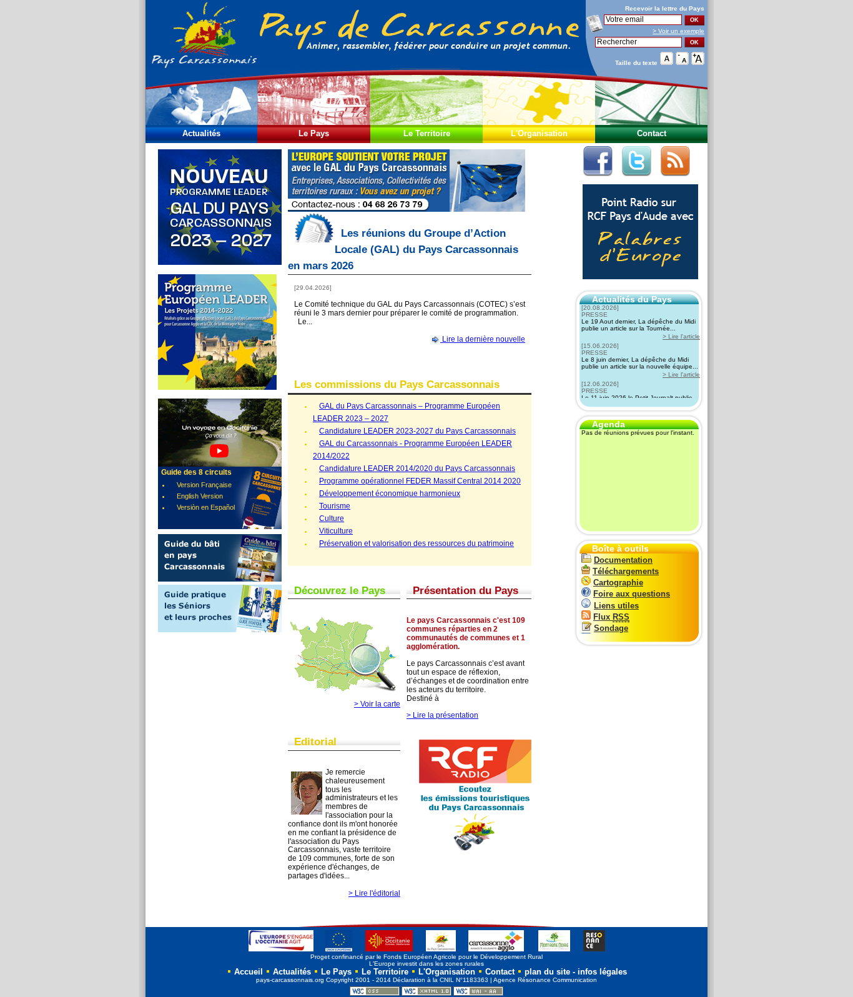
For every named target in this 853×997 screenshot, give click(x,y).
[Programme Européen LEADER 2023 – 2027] (220, 271)
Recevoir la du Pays (664, 8)
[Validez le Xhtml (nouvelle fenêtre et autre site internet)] (426, 993)
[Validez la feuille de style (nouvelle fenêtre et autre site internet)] (375, 993)
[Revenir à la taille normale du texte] (666, 62)
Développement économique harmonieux (389, 493)
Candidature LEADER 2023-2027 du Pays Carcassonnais (417, 431)
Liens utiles (616, 605)
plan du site (547, 971)
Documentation (623, 560)
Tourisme (334, 506)
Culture (331, 518)
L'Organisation (539, 133)
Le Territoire (426, 133)
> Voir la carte (377, 704)
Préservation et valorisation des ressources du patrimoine (416, 543)
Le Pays (313, 133)
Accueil (247, 971)
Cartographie (618, 582)
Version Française (204, 485)
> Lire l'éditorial (374, 893)
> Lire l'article (681, 336)
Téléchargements (626, 571)
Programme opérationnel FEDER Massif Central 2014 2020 (420, 481)
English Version (200, 496)
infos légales (602, 971)
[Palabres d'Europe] (637, 285)
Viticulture (336, 531)
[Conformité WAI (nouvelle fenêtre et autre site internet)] (478, 993)
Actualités (201, 133)
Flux (611, 617)
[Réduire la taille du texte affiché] (682, 62)
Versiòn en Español (206, 507)
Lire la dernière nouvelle (482, 339)
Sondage (611, 628)
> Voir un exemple (678, 30)
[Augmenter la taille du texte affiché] (697, 62)
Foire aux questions (631, 593)
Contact (651, 133)
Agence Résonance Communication (545, 979)
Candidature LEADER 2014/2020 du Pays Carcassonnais (417, 468)
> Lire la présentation (442, 715)
